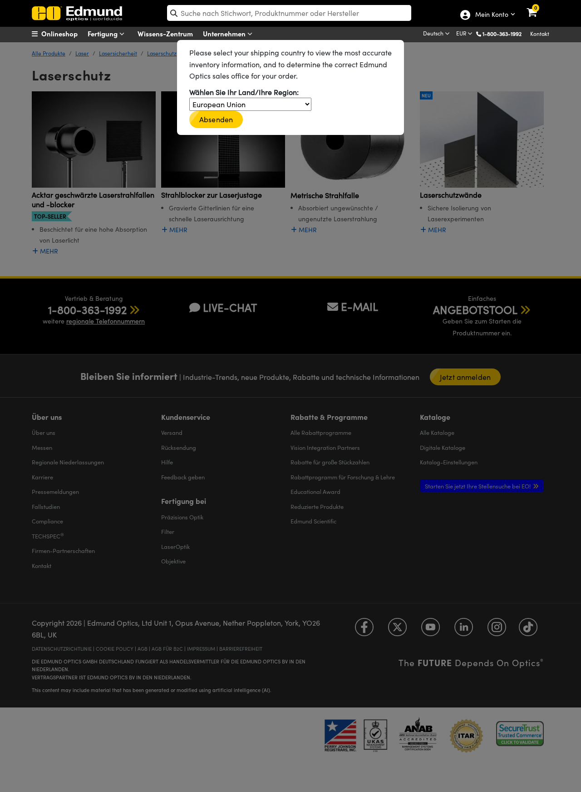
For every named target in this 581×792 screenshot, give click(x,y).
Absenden (216, 119)
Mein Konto (491, 15)
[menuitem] (66, 33)
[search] (289, 13)
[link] (538, 6)
